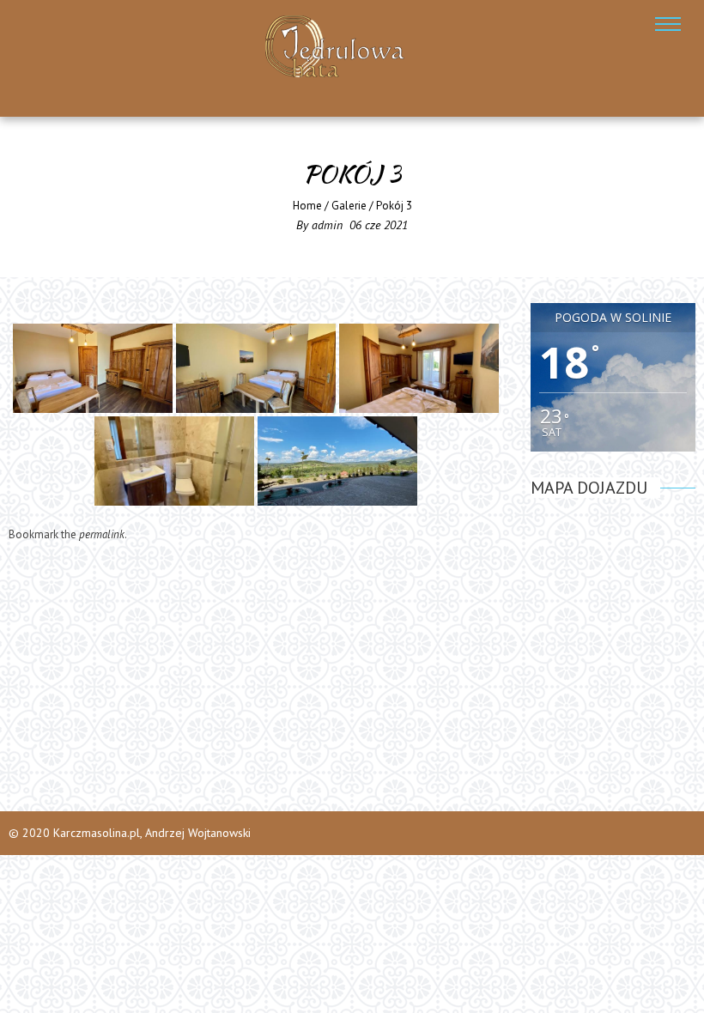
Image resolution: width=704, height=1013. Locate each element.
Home (307, 205)
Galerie (349, 205)
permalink (101, 534)
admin (327, 225)
